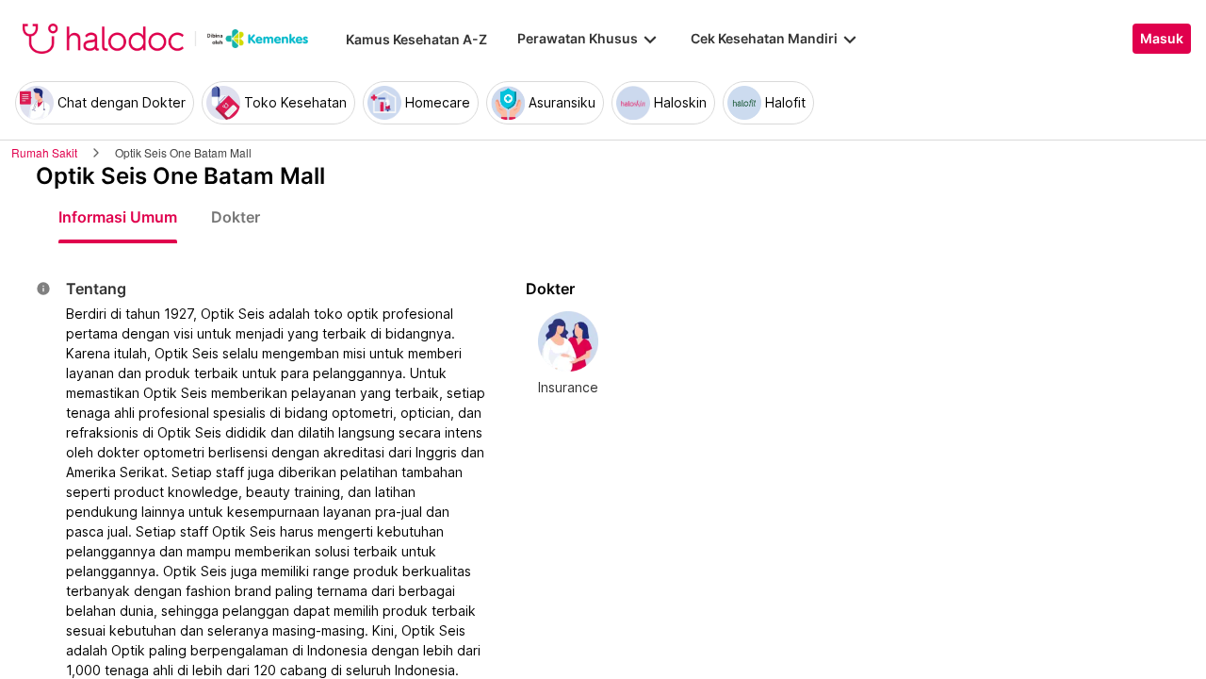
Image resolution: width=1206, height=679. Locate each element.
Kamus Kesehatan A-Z (416, 39)
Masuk (1161, 38)
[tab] (117, 216)
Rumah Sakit (44, 152)
